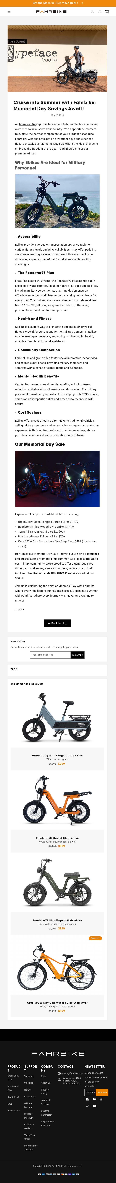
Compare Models (29, 1126)
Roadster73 (13, 1097)
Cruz (10, 1104)
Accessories (14, 1110)
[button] (9, 11)
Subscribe (77, 655)
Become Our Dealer (46, 1113)
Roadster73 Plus (13, 1088)
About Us (45, 1083)
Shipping (28, 1083)
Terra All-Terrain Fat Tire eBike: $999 (41, 531)
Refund (28, 1090)
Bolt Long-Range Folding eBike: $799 (41, 536)
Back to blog (59, 623)
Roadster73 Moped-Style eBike (57, 838)
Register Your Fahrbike (48, 1123)
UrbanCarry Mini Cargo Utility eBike (57, 755)
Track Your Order (29, 1137)
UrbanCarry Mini (13, 1078)
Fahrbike (20, 138)
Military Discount (28, 1105)
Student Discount (28, 1116)
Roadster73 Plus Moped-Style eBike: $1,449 (46, 526)
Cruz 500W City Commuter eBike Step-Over (57, 1002)
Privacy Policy (45, 1092)
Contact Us (30, 1096)
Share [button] (21, 609)
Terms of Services (45, 1102)
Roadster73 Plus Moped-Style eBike (57, 920)
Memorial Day (28, 124)
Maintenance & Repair (31, 1148)
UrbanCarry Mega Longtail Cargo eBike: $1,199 (48, 521)
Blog (43, 1076)
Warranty (29, 1076)
